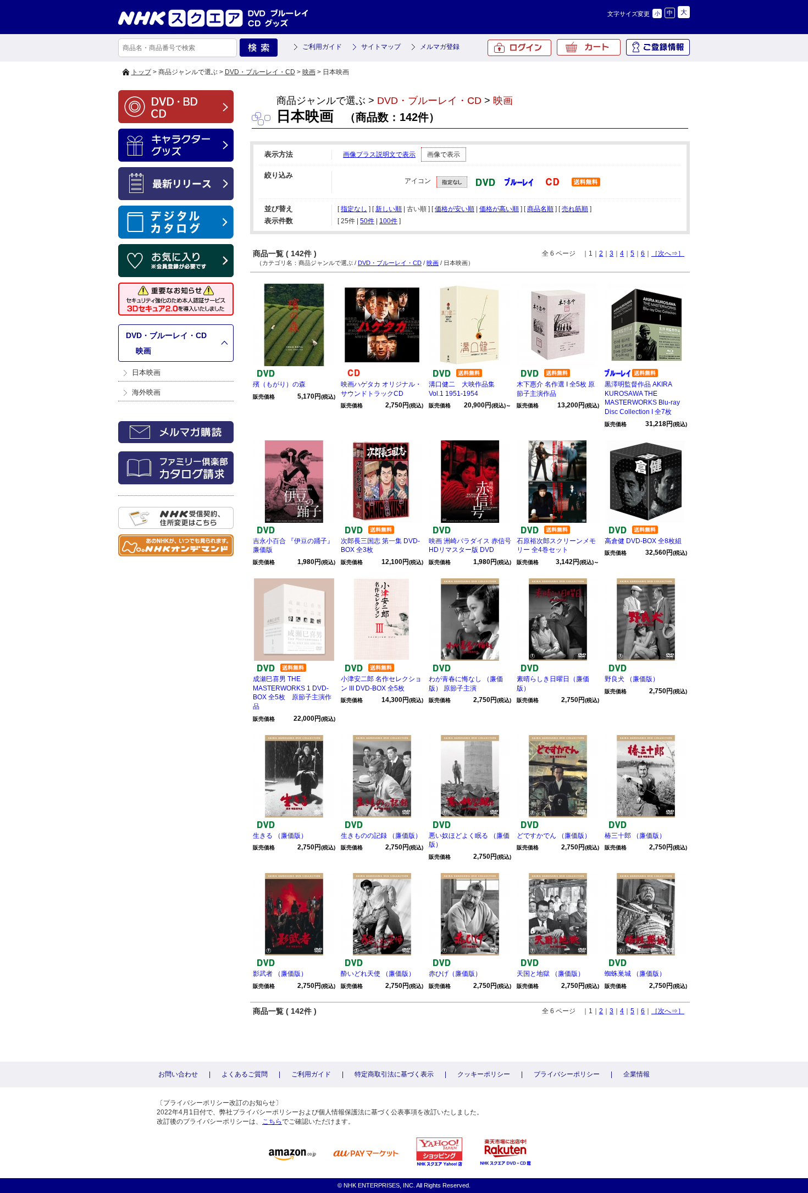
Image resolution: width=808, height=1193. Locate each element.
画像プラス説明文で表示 (379, 154)
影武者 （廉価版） (280, 973)
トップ (141, 72)
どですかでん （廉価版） (554, 835)
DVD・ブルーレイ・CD (260, 72)
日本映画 (146, 372)
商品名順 (540, 209)
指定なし (354, 209)
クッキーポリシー (483, 1074)
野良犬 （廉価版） (632, 679)
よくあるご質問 (245, 1074)
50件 (367, 221)
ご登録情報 (658, 47)
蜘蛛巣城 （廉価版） (635, 973)
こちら (272, 1121)
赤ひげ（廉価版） (455, 973)
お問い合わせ (178, 1074)
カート (589, 47)
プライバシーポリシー (567, 1074)
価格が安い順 (454, 209)
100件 (388, 221)
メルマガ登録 (440, 47)
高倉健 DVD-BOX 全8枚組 (643, 541)
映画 (309, 72)
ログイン (519, 48)
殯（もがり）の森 (279, 384)
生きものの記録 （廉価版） (381, 835)
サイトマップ (381, 47)
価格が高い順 (499, 209)
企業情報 (636, 1074)
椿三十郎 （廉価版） (635, 835)
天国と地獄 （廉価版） (550, 973)
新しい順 (388, 209)
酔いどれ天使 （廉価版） (378, 973)
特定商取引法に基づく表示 (394, 1074)
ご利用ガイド (322, 47)
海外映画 (146, 392)
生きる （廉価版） (280, 835)
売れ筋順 (575, 209)
